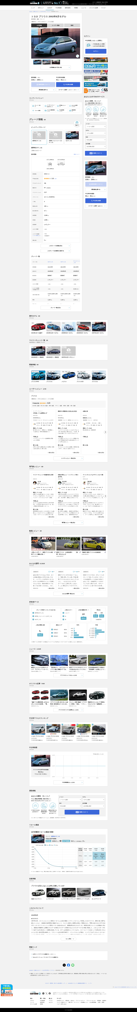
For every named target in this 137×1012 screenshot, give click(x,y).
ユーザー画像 (55, 25)
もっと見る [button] (68, 938)
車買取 (76, 7)
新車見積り (68, 7)
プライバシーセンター (91, 1000)
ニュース (83, 7)
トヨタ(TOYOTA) (42, 11)
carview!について (60, 1000)
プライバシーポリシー (80, 1000)
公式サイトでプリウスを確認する (44, 954)
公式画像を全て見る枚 (56, 67)
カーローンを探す (68, 89)
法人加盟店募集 (93, 1002)
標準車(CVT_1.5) (55, 836)
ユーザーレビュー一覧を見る (68, 458)
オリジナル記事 (94, 7)
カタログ (49, 7)
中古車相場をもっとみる (68, 782)
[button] (76, 123)
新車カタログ (35, 11)
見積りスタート (97, 153)
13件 (55, 178)
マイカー (103, 7)
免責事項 (104, 1000)
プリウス (48, 11)
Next (105, 432)
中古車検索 (59, 7)
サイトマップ (76, 1002)
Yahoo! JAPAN (104, 2)
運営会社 (67, 1000)
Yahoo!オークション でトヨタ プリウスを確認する (45, 957)
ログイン (94, 2)
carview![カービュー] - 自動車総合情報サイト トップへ (80, 983)
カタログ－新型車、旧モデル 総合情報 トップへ (55, 983)
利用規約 (99, 1000)
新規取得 (99, 2)
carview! (30, 11)
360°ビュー (41, 7)
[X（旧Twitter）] (46, 993)
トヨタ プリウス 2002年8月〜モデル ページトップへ (125, 987)
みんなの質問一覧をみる (68, 593)
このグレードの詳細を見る (55, 245)
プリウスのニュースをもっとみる (68, 675)
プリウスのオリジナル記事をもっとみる (68, 709)
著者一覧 (70, 1002)
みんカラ (51, 1002)
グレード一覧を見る (56, 307)
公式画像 (39, 25)
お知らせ (72, 1000)
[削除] (12, 984)
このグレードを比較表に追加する (55, 250)
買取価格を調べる (43, 89)
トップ (33, 7)
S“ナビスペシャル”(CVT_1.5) (78, 262)
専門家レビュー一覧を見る (68, 522)
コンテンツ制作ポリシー (62, 1002)
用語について (76, 154)
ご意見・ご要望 (100, 1002)
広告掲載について (84, 1002)
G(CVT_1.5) (63, 261)
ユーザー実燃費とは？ (37, 235)
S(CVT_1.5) (50, 261)
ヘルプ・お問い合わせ (61, 1004)
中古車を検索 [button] (69, 84)
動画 (72, 25)
